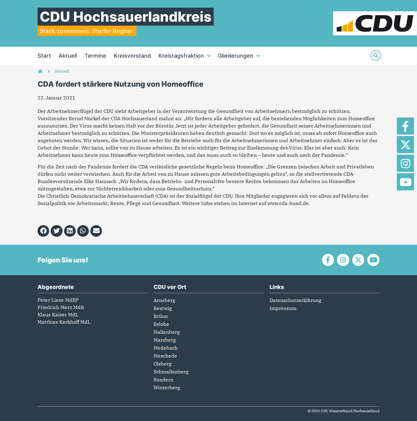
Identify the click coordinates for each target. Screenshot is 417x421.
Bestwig (163, 308)
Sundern (163, 379)
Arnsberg (164, 300)
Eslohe (161, 324)
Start (44, 55)
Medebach (166, 348)
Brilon (161, 316)
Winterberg (167, 387)
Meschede (165, 356)
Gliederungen (235, 55)
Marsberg (165, 340)
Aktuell (68, 55)
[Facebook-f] (405, 126)
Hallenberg (167, 332)
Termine (95, 55)
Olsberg (163, 364)
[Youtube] (405, 181)
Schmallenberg (171, 372)
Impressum (283, 308)
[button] (43, 231)
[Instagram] (405, 163)
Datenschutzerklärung (295, 300)
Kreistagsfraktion (181, 55)
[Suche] (376, 55)
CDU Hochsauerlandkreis (126, 16)
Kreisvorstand (132, 55)
